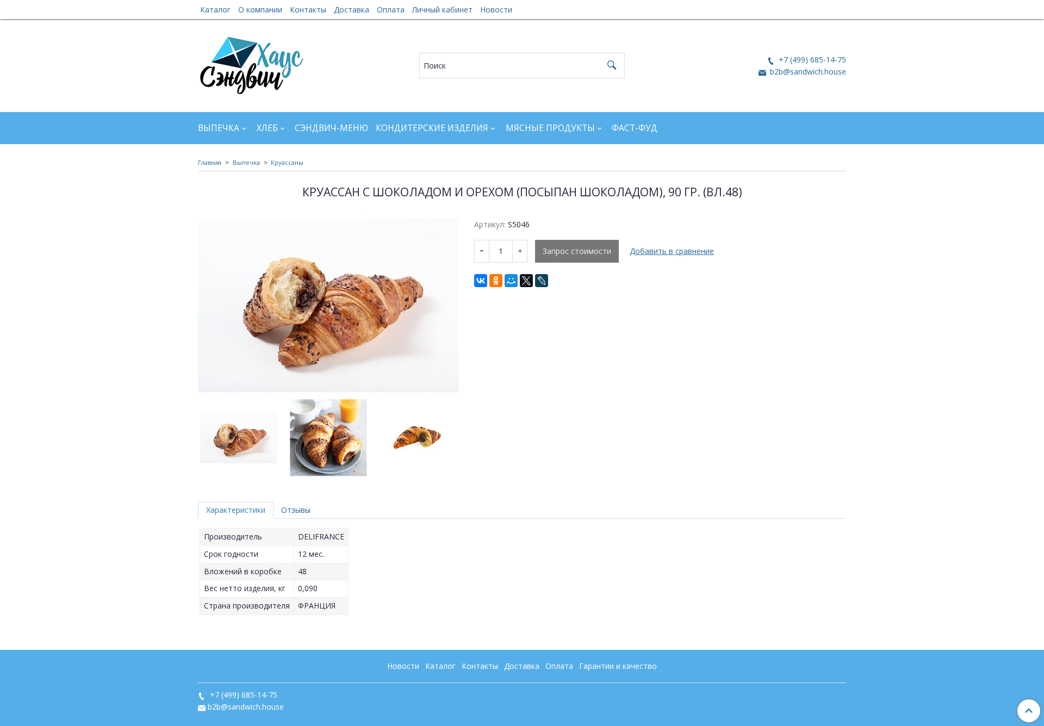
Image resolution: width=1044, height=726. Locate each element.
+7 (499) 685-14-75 (811, 59)
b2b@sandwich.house (807, 71)
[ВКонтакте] (480, 280)
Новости (496, 9)
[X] (526, 280)
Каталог (215, 9)
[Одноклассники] (495, 280)
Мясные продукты (550, 128)
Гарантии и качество (618, 666)
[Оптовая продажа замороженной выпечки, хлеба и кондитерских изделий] (251, 63)
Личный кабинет (442, 9)
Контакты (308, 9)
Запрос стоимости (577, 251)
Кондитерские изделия (432, 128)
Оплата (391, 9)
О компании (260, 9)
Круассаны (287, 162)
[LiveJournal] (541, 280)
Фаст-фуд (634, 128)
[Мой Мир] (511, 280)
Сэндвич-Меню (331, 128)
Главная (209, 162)
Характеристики (235, 510)
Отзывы (295, 510)
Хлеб (267, 128)
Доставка (351, 9)
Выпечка (218, 128)
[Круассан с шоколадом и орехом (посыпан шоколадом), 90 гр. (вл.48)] (328, 305)
